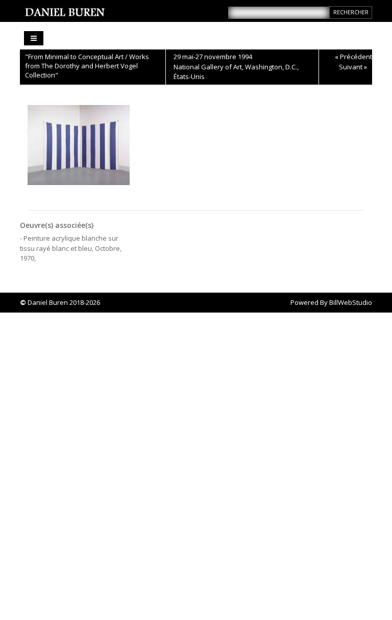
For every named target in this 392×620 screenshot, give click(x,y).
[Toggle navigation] (33, 38)
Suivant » (353, 66)
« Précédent (353, 56)
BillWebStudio (350, 302)
